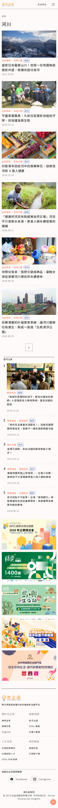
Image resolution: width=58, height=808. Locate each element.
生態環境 (6, 60)
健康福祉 (11, 420)
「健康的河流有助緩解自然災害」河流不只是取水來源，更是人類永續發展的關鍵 (29, 221)
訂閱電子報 (34, 753)
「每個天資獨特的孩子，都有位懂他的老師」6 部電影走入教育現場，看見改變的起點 (30, 400)
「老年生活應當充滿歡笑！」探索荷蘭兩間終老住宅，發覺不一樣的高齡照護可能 (30, 426)
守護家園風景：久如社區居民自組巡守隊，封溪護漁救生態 (29, 117)
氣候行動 (18, 60)
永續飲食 (23, 493)
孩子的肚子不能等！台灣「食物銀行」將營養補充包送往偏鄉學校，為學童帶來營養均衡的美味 (30, 500)
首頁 (4, 16)
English (6, 731)
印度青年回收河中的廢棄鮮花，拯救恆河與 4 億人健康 (29, 168)
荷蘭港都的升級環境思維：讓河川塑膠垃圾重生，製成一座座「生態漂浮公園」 (29, 327)
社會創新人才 (8, 753)
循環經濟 (23, 468)
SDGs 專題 (34, 726)
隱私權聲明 (29, 792)
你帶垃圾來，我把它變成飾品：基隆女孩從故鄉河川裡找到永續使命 (29, 274)
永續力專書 (34, 731)
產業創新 (23, 420)
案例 (27, 110)
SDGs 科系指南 (9, 759)
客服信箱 (33, 748)
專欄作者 (6, 726)
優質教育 (11, 392)
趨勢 (27, 60)
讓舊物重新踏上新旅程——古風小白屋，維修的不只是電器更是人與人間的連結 (30, 475)
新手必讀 (33, 720)
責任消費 (11, 444)
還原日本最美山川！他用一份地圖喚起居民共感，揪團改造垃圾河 (29, 67)
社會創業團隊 (8, 748)
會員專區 (42, 4)
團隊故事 (6, 720)
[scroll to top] (53, 802)
